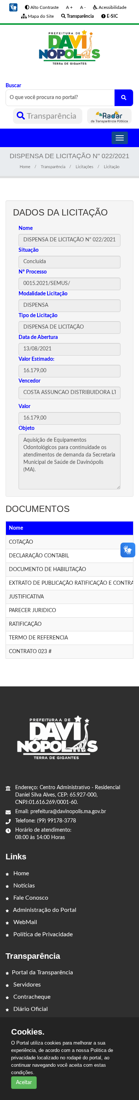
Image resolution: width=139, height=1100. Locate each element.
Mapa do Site (40, 16)
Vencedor (29, 381)
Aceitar (24, 1082)
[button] (13, 7)
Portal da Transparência (42, 972)
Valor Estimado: (36, 359)
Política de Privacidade (42, 934)
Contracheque (31, 997)
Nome (26, 228)
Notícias (23, 886)
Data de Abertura (38, 337)
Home (25, 167)
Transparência (52, 116)
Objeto (26, 428)
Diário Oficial (30, 1009)
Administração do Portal (44, 910)
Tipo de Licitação (38, 315)
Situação (29, 250)
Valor (24, 406)
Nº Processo (33, 272)
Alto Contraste (44, 7)
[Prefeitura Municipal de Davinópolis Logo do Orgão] (69, 47)
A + (69, 7)
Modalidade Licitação (43, 293)
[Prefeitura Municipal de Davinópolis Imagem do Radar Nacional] (109, 116)
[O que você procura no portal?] (124, 97)
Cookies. (27, 1032)
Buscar (13, 85)
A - (83, 7)
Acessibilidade (111, 7)
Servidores (26, 985)
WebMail (24, 922)
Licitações (84, 167)
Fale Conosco (30, 898)
